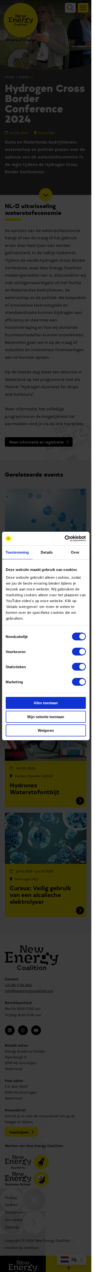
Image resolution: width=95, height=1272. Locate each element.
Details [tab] (47, 552)
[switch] (79, 651)
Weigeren (46, 730)
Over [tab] (75, 552)
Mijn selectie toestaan (45, 717)
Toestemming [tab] (17, 552)
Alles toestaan (46, 703)
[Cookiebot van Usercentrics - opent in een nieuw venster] (65, 538)
